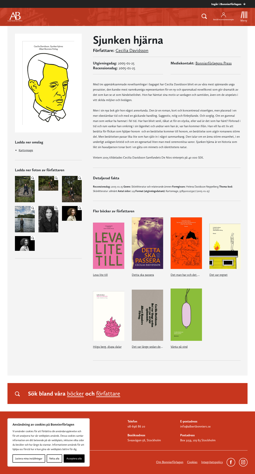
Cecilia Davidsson (132, 50)
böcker (75, 393)
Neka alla (54, 458)
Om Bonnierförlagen (169, 462)
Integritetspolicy (212, 462)
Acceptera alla (74, 458)
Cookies (192, 462)
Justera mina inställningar (28, 458)
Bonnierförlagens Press (213, 63)
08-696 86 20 (136, 426)
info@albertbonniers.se (195, 426)
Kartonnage (26, 150)
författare (108, 393)
